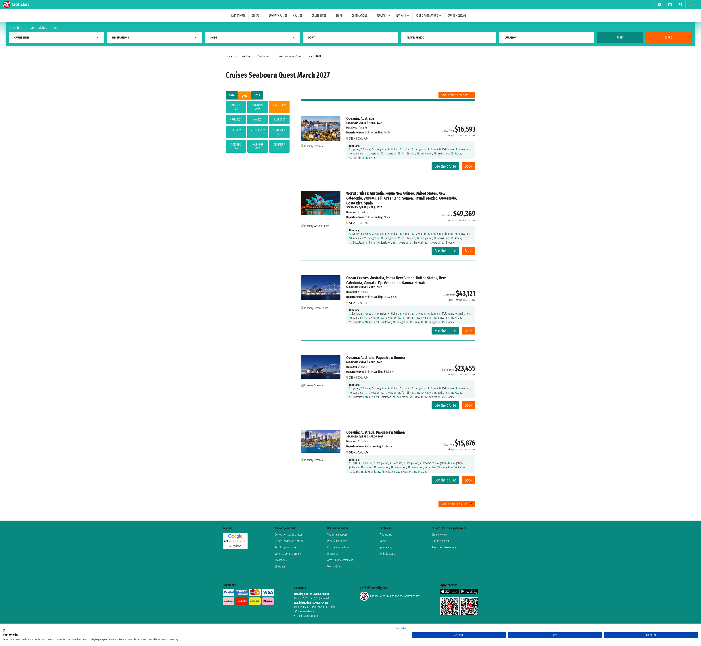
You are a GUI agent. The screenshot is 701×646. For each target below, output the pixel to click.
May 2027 (258, 119)
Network (384, 541)
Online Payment (440, 541)
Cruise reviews (439, 534)
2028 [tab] (257, 95)
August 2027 (257, 130)
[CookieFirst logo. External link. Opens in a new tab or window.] (4, 630)
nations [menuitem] (401, 15)
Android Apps (387, 553)
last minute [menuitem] (238, 15)
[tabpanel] (258, 127)
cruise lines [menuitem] (319, 15)
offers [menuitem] (255, 15)
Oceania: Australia (360, 118)
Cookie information (338, 547)
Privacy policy (400, 628)
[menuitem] (659, 4)
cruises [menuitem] (297, 15)
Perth (368, 446)
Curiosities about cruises (288, 534)
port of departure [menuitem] (426, 15)
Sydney (369, 132)
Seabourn (263, 56)
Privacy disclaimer (337, 541)
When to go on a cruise (288, 553)
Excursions (281, 560)
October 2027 (236, 146)
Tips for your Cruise (285, 547)
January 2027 (236, 107)
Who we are (386, 534)
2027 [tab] (244, 95)
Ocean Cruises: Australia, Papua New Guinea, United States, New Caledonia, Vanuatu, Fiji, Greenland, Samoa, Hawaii (396, 280)
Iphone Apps (387, 547)
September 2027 (279, 132)
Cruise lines (245, 56)
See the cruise (445, 166)
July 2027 (236, 130)
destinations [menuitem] (359, 15)
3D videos (280, 566)
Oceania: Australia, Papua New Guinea (375, 357)
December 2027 (279, 146)
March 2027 (279, 105)
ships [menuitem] (339, 15)
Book (468, 166)
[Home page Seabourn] (357, 137)
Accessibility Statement (340, 560)
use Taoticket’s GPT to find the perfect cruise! (395, 596)
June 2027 (279, 119)
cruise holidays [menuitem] (456, 15)
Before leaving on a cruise (289, 541)
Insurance (332, 553)
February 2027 (257, 107)
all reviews (235, 546)
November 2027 (257, 146)
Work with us (334, 566)
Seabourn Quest (356, 122)
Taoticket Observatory (444, 547)
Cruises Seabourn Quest (288, 56)
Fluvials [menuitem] (382, 15)
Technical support (337, 534)
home (229, 56)
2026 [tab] (232, 95)
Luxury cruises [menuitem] (278, 15)
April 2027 (236, 119)
